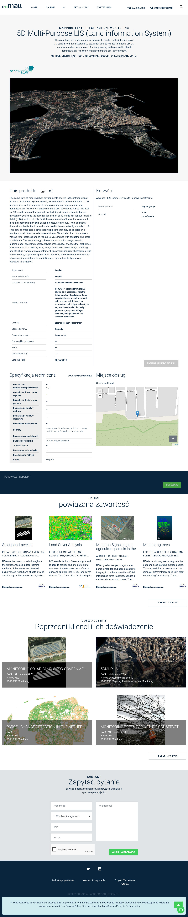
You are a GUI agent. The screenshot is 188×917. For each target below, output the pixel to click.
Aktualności (81, 7)
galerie (50, 7)
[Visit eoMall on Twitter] (89, 869)
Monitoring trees (156, 545)
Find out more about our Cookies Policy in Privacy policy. (111, 906)
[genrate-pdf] (43, 191)
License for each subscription (68, 322)
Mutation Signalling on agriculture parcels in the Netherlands (116, 547)
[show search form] (182, 6)
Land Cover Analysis (65, 545)
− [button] (100, 396)
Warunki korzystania (94, 880)
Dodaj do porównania (80, 375)
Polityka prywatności (63, 880)
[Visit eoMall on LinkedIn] (100, 869)
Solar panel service (17, 545)
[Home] (13, 6)
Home (34, 7)
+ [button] (100, 391)
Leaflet (175, 445)
